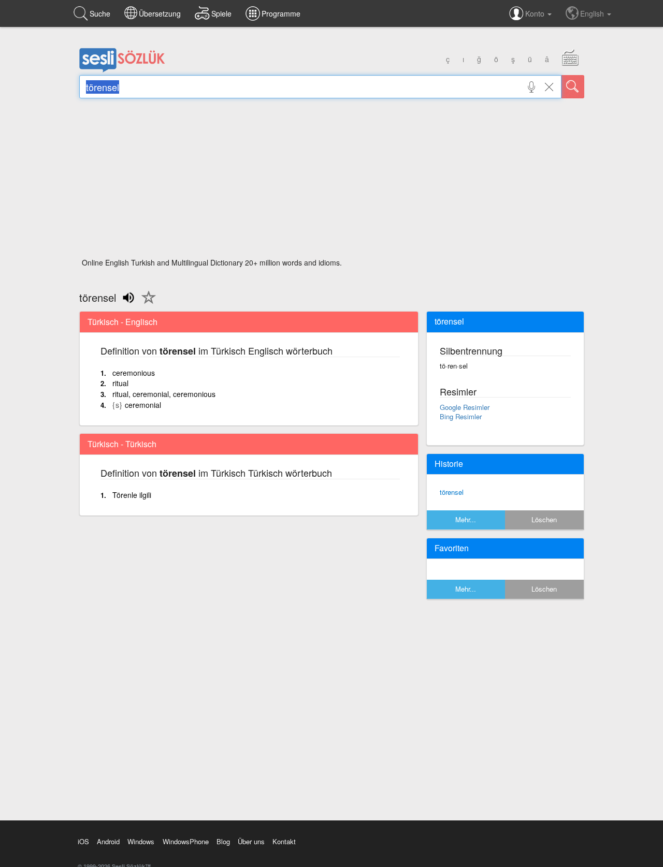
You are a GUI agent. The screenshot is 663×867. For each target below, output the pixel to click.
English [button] (593, 13)
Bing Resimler (461, 416)
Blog (223, 841)
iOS (83, 841)
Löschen (544, 519)
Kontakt (284, 841)
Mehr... (465, 519)
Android (108, 841)
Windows (140, 841)
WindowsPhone (186, 841)
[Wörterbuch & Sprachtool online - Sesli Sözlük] (122, 70)
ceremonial (143, 405)
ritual (120, 383)
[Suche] (572, 86)
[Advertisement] (331, 181)
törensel (452, 492)
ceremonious (133, 373)
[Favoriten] (146, 303)
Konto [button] (535, 13)
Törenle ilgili (131, 495)
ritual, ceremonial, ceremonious (163, 394)
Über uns (251, 841)
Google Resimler (464, 407)
